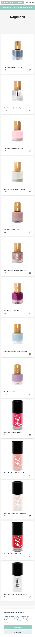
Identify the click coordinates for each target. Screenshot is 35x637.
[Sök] (27, 2)
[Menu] (32, 2)
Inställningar (17, 632)
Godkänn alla (18, 627)
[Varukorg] (29, 2)
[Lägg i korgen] (30, 70)
